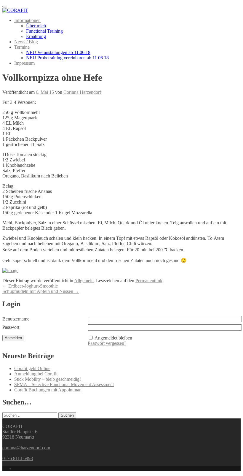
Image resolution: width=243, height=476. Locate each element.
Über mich (36, 25)
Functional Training (44, 31)
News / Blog (26, 41)
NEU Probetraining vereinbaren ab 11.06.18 (67, 57)
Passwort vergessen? (107, 343)
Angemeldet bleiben (113, 337)
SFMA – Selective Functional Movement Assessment (64, 384)
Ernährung (36, 36)
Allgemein (84, 280)
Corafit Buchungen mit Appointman (47, 389)
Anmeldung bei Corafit (35, 373)
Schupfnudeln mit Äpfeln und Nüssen (40, 291)
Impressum (24, 63)
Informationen (27, 20)
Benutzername (15, 318)
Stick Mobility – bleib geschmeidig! (47, 379)
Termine (22, 47)
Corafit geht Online (32, 368)
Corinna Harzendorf (82, 92)
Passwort (10, 327)
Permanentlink (148, 280)
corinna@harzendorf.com (26, 447)
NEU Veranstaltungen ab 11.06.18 (58, 52)
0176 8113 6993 (17, 458)
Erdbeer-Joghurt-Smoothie (30, 285)
